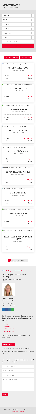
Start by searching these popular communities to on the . (17, 318)
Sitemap (22, 411)
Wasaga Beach (9, 329)
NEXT (22, 260)
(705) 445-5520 (10, 305)
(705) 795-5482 (10, 303)
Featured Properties (11, 57)
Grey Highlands (9, 331)
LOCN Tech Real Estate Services (15, 409)
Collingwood (8, 324)
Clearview (7, 326)
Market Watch (8, 344)
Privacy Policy (15, 411)
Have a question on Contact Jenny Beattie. (18, 361)
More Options (26, 57)
